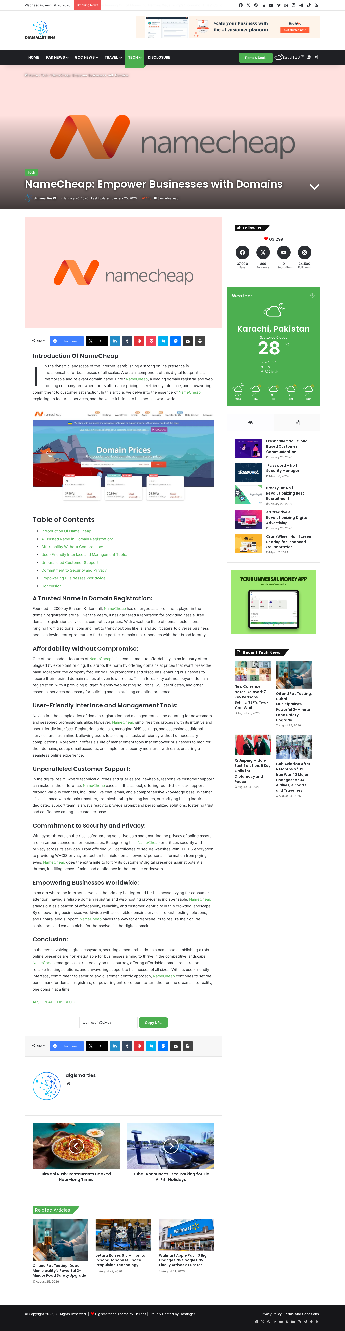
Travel (111, 57)
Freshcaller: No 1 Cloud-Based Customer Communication (288, 446)
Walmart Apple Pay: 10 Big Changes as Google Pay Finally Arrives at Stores (183, 1260)
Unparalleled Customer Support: (70, 562)
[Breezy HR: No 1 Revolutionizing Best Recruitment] (248, 494)
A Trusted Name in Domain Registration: (77, 538)
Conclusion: (52, 586)
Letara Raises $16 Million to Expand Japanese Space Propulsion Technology (120, 1260)
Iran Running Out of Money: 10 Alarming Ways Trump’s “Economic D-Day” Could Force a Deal (175, 5)
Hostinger (187, 1314)
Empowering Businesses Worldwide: (74, 578)
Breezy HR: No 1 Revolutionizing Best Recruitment (285, 493)
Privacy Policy (271, 1314)
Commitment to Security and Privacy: (74, 570)
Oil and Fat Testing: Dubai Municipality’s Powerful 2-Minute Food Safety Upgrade (59, 1270)
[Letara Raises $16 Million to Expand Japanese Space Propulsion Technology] (123, 1235)
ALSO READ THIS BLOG (54, 1002)
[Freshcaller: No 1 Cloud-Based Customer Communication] (248, 448)
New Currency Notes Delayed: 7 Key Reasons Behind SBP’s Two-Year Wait (251, 697)
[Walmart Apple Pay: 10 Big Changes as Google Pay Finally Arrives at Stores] (186, 1235)
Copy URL (153, 1022)
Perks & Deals (255, 58)
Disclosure (159, 57)
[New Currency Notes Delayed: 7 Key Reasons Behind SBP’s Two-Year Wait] (253, 671)
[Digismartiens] (40, 30)
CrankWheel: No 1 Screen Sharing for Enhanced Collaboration (288, 542)
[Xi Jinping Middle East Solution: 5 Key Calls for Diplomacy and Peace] (253, 745)
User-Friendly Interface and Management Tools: (84, 554)
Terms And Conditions (301, 1314)
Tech (133, 57)
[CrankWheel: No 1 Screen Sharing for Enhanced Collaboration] (248, 543)
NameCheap (137, 379)
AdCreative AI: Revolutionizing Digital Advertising (287, 517)
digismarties (43, 198)
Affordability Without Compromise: (72, 546)
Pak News (55, 57)
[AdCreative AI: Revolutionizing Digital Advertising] (248, 519)
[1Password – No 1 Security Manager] (248, 472)
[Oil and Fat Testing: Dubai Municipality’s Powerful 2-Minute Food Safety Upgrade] (60, 1240)
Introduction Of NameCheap (66, 531)
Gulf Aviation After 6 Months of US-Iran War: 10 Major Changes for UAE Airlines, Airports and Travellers (293, 777)
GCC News (85, 57)
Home (33, 57)
